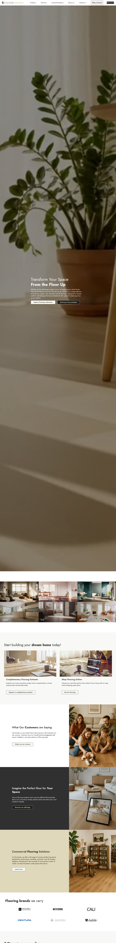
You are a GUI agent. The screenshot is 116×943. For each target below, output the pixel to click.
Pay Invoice (110, 3)
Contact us (82, 3)
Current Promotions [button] (57, 3)
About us (71, 3)
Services (43, 3)
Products (32, 3)
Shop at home (97, 3)
